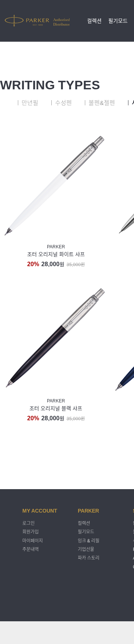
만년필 (30, 103)
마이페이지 (32, 540)
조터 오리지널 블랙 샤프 (55, 408)
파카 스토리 (88, 558)
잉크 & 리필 (88, 540)
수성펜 (63, 103)
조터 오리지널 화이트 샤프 (56, 254)
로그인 (28, 523)
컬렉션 (94, 21)
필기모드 (118, 21)
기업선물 (86, 549)
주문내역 (30, 549)
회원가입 (30, 532)
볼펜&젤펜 (102, 103)
